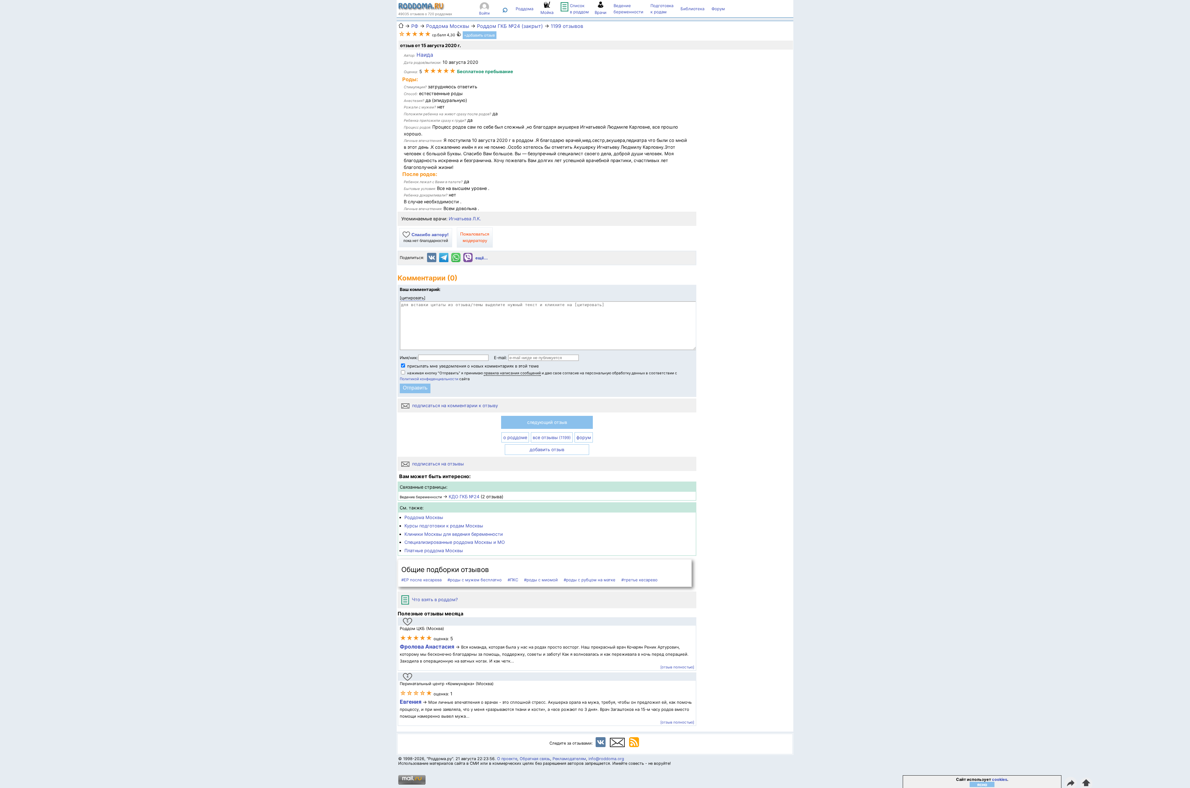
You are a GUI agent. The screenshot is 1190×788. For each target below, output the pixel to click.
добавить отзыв (547, 449)
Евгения (410, 701)
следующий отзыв (547, 422)
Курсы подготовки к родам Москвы (443, 525)
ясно (982, 784)
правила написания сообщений (512, 373)
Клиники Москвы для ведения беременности (453, 534)
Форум (718, 8)
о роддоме (515, 437)
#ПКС (513, 579)
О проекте (507, 758)
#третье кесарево (639, 579)
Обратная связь (535, 758)
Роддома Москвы (423, 517)
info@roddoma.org (606, 758)
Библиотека (692, 8)
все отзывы (552, 437)
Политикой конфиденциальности (429, 379)
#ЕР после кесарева (421, 579)
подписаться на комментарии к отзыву (454, 405)
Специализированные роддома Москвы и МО (454, 542)
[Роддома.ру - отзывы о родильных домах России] (421, 9)
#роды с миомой (541, 579)
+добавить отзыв (479, 35)
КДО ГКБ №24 (464, 496)
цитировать (412, 297)
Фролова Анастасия (428, 646)
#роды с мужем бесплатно (474, 579)
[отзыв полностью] (677, 667)
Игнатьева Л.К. (465, 218)
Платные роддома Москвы (433, 550)
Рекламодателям (569, 758)
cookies (999, 779)
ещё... (481, 258)
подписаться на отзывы (437, 463)
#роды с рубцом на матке (589, 579)
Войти (484, 13)
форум (583, 437)
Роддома (524, 8)
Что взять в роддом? (434, 599)
